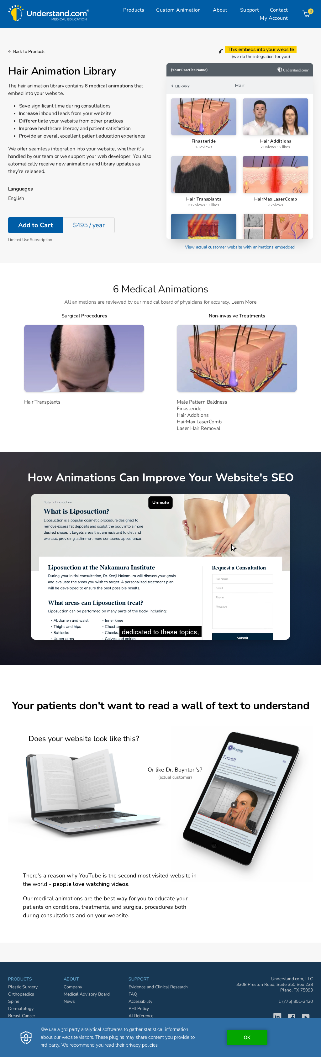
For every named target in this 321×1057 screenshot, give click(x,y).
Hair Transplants (42, 402)
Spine (13, 1001)
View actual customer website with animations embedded (240, 247)
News (69, 1001)
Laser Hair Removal (198, 428)
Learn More (244, 302)
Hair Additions (192, 415)
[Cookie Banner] (160, 1037)
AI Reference (141, 1016)
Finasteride (189, 409)
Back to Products (29, 52)
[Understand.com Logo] (49, 11)
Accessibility (140, 1001)
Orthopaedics (21, 994)
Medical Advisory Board (87, 994)
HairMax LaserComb (199, 422)
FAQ (133, 994)
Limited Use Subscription (30, 240)
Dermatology (21, 1009)
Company (73, 987)
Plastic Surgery (23, 987)
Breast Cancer (21, 1016)
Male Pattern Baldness (202, 402)
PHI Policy (139, 1009)
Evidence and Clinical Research (158, 987)
